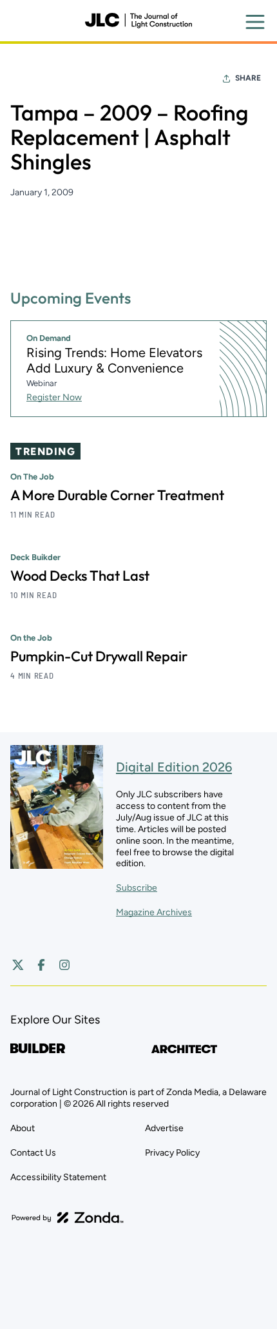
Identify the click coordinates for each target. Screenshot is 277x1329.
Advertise (164, 1128)
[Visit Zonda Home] (67, 1217)
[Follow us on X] (18, 965)
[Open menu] (255, 22)
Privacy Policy (172, 1152)
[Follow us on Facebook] (41, 965)
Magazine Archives (154, 912)
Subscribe (136, 887)
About (22, 1128)
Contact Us (33, 1152)
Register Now (54, 397)
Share (248, 77)
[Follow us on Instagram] (64, 965)
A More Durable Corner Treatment (117, 495)
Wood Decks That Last (79, 576)
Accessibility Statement (58, 1177)
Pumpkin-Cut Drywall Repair (98, 656)
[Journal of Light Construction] (138, 20)
